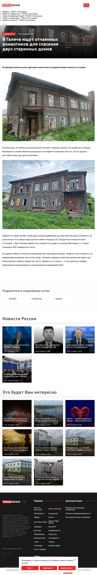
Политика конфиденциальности (78, 513)
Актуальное (53, 513)
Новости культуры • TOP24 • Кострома (19, 18)
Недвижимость (54, 530)
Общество (52, 534)
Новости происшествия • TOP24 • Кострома (22, 16)
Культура (37, 530)
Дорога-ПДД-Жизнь (53, 522)
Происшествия (39, 538)
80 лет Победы (40, 549)
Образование (39, 534)
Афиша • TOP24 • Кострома (14, 12)
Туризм (51, 542)
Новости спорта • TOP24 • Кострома (18, 20)
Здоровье (38, 527)
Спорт (36, 542)
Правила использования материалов (74, 509)
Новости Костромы (38, 509)
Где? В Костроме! (40, 522)
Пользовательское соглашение (77, 517)
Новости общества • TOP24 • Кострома (20, 14)
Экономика (38, 546)
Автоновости (39, 513)
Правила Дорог (54, 546)
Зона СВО (52, 527)
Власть (51, 517)
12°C (86, 5)
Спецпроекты (53, 538)
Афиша (36, 517)
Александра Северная (85, 38)
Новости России (54, 509)
